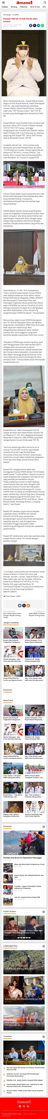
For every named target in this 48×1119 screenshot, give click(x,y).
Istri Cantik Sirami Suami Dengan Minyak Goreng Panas (12, 614)
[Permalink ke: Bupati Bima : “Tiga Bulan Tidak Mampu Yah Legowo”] (13, 787)
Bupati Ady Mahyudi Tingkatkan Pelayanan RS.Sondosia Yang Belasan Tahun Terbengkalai (11, 641)
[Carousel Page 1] (19, 937)
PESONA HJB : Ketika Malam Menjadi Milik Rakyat (32, 660)
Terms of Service (29, 1114)
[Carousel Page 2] (21, 937)
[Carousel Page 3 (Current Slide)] (24, 937)
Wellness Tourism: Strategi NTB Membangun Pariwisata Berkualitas (23, 1075)
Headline (6, 26)
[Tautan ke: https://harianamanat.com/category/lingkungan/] (43, 946)
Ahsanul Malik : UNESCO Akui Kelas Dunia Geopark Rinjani (25, 1091)
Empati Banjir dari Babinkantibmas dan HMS (29, 876)
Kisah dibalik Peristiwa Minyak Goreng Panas (37, 613)
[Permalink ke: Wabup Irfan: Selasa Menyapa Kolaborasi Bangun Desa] (13, 807)
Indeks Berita (6, 1116)
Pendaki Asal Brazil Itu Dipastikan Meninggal (22, 858)
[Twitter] (24, 605)
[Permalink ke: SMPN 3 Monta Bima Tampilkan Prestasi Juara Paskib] (35, 768)
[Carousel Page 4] (27, 937)
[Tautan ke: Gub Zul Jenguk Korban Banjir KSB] (8, 901)
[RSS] (28, 605)
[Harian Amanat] (24, 2)
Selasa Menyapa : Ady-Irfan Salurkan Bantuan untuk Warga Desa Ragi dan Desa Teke (12, 660)
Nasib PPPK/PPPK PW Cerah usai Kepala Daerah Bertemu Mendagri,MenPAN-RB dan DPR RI (13, 679)
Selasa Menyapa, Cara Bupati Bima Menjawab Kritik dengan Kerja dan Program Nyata (33, 641)
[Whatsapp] (42, 25)
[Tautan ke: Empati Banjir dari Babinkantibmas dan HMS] (8, 879)
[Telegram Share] (38, 25)
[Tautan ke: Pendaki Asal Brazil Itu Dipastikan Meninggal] (24, 843)
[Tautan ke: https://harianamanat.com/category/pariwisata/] (43, 1036)
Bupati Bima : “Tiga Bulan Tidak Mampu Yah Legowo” (12, 796)
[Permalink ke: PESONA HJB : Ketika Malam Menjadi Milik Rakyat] (35, 652)
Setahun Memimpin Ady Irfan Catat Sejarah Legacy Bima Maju (33, 815)
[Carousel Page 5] (29, 937)
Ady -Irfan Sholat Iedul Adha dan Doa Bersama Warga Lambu (34, 679)
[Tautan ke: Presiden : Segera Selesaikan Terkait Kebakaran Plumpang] (8, 890)
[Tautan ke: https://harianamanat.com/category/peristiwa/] (43, 826)
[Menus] (3, 2)
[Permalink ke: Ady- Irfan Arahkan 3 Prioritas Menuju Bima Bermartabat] (35, 787)
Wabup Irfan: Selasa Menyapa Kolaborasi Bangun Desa (11, 815)
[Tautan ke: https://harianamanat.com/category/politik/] (43, 912)
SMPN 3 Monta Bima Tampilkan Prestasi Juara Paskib (34, 777)
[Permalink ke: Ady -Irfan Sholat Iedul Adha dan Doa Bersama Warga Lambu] (35, 671)
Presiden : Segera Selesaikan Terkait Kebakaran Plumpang (27, 887)
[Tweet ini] (34, 25)
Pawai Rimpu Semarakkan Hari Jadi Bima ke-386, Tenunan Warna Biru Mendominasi (25, 1085)
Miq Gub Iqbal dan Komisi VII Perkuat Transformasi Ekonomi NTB (26, 1069)
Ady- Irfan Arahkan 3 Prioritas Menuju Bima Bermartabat (33, 796)
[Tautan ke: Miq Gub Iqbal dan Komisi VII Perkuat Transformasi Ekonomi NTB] (24, 1053)
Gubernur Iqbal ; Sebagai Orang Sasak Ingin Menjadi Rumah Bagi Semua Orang (24, 931)
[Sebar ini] (30, 25)
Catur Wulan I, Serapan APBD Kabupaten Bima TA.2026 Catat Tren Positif (12, 777)
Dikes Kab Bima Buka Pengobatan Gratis (29, 864)
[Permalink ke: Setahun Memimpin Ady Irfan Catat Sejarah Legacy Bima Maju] (35, 807)
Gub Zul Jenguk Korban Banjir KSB (27, 897)
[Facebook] (20, 605)
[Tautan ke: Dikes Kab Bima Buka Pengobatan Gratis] (8, 868)
